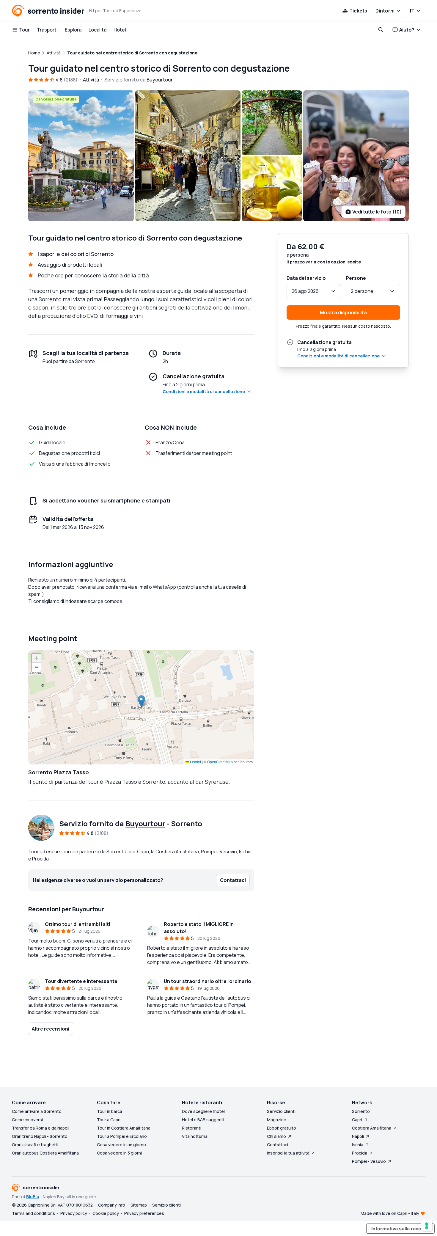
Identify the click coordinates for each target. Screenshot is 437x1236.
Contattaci (277, 1144)
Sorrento (361, 1111)
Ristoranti (191, 1128)
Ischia (357, 1144)
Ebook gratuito (281, 1128)
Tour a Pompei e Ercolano (122, 1136)
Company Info (111, 1205)
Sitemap (139, 1205)
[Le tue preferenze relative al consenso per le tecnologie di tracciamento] (426, 1225)
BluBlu (32, 1196)
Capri (357, 1119)
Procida (359, 1153)
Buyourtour (145, 823)
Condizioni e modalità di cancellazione (204, 391)
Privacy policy (73, 1213)
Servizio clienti (281, 1111)
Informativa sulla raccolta (400, 1229)
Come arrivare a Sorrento (37, 1111)
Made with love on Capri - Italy (390, 1213)
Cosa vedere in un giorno (121, 1144)
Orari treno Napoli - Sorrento (39, 1136)
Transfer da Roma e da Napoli (40, 1128)
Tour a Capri (108, 1119)
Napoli (358, 1136)
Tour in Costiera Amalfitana (123, 1128)
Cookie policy (105, 1213)
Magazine (276, 1119)
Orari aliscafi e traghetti (35, 1144)
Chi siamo (276, 1136)
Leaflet (195, 761)
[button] (141, 701)
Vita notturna (195, 1136)
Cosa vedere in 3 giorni (119, 1153)
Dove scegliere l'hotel (203, 1111)
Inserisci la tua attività (288, 1153)
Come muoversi (27, 1119)
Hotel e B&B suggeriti (203, 1119)
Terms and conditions (33, 1213)
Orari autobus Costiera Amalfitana (45, 1153)
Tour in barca (109, 1111)
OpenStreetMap (220, 761)
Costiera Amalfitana (371, 1128)
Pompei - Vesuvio (369, 1161)
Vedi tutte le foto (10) (377, 211)
